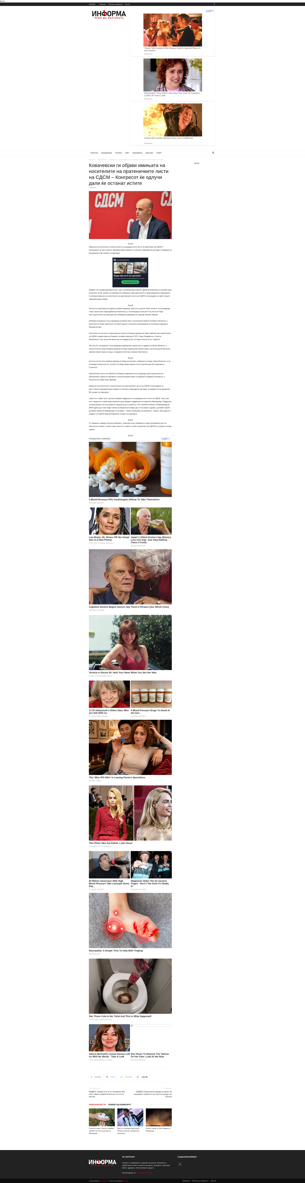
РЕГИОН (118, 153)
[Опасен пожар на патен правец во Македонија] (159, 1117)
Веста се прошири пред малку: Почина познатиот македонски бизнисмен (128, 1130)
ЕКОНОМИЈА (137, 153)
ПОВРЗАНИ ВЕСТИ (97, 1104)
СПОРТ (159, 153)
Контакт (127, 4)
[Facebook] (214, 4)
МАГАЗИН (149, 153)
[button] (213, 153)
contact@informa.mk (144, 1172)
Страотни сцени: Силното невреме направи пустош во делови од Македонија (101, 1130)
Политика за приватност (115, 4)
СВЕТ (127, 153)
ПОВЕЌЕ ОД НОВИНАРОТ (119, 1104)
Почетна (92, 159)
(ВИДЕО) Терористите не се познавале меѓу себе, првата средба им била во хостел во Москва (107, 1094)
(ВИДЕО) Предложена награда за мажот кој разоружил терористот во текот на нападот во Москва (153, 1094)
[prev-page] (128, 1138)
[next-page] (131, 1138)
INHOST (125, 1181)
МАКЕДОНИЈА (106, 153)
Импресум (102, 4)
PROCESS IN (104, 1181)
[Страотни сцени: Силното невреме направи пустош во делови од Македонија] (102, 1117)
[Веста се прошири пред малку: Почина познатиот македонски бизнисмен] (130, 1117)
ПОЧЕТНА (94, 153)
